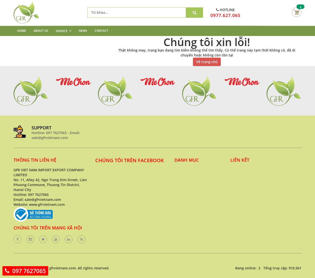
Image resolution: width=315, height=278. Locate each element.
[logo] (27, 3)
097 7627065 (29, 271)
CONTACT (101, 31)
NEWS (83, 31)
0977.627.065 (225, 15)
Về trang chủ (207, 61)
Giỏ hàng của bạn (296, 12)
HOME (21, 31)
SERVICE (61, 31)
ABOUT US (40, 31)
